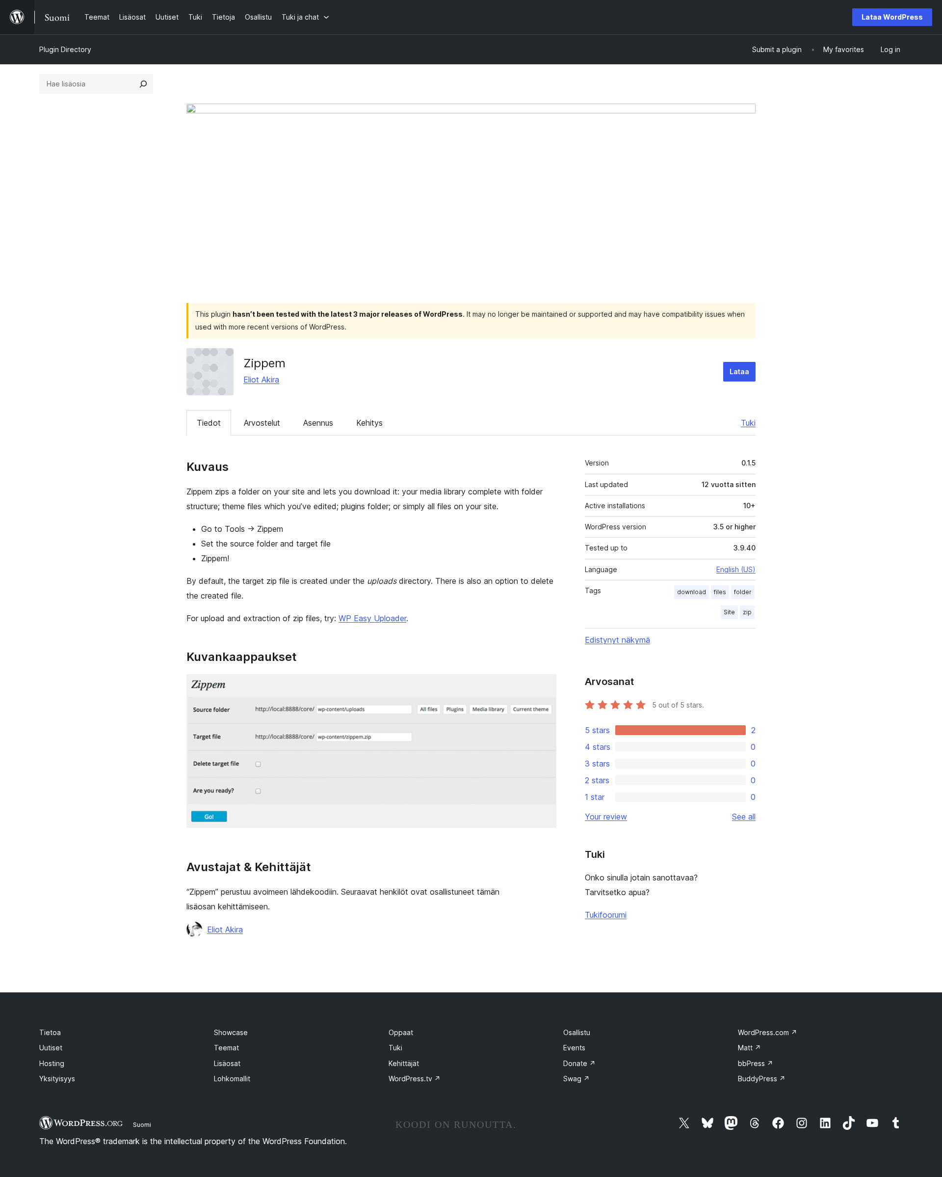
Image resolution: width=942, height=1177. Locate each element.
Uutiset (50, 1047)
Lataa (739, 371)
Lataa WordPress (892, 17)
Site (729, 612)
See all (744, 816)
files (720, 592)
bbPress (755, 1063)
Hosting (51, 1063)
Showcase (231, 1032)
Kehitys (369, 423)
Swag (576, 1078)
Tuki (748, 423)
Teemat (226, 1047)
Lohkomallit (232, 1078)
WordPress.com (767, 1032)
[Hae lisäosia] (143, 84)
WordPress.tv (415, 1078)
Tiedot (209, 423)
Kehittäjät (404, 1063)
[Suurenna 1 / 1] (543, 687)
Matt (749, 1047)
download (691, 592)
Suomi (142, 1124)
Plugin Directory (65, 49)
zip (747, 612)
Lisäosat (227, 1063)
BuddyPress (761, 1078)
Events (574, 1047)
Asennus (318, 423)
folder (743, 592)
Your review (606, 816)
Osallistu (576, 1032)
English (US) (736, 569)
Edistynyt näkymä (617, 640)
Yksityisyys (57, 1078)
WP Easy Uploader (372, 618)
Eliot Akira (261, 379)
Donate (579, 1063)
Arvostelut (262, 423)
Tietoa (50, 1032)
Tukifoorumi (606, 915)
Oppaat (401, 1032)
